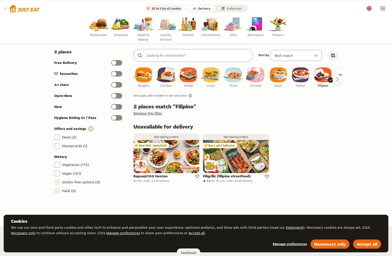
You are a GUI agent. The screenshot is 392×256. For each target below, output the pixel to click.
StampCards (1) (74, 145)
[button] (22, 8)
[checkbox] (143, 77)
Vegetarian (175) (75, 164)
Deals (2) (69, 137)
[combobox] (197, 55)
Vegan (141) (71, 173)
